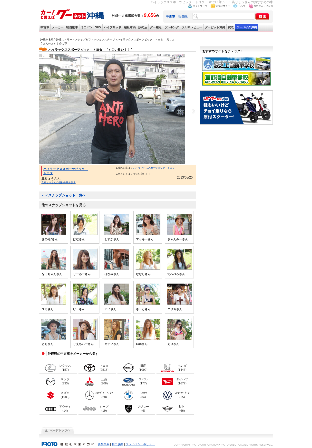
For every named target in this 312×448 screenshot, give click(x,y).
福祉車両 (130, 27)
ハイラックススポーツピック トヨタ (155, 167)
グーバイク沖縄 (246, 27)
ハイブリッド (112, 27)
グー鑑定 (156, 27)
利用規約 (117, 444)
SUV (98, 27)
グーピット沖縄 (215, 27)
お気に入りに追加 (263, 6)
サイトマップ (200, 6)
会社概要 (103, 444)
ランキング (171, 27)
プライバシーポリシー (140, 444)
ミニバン (86, 27)
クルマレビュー (192, 27)
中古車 (44, 27)
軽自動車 (72, 27)
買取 (231, 27)
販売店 (183, 16)
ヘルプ (241, 6)
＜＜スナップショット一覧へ (63, 195)
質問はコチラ (222, 6)
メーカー (58, 27)
